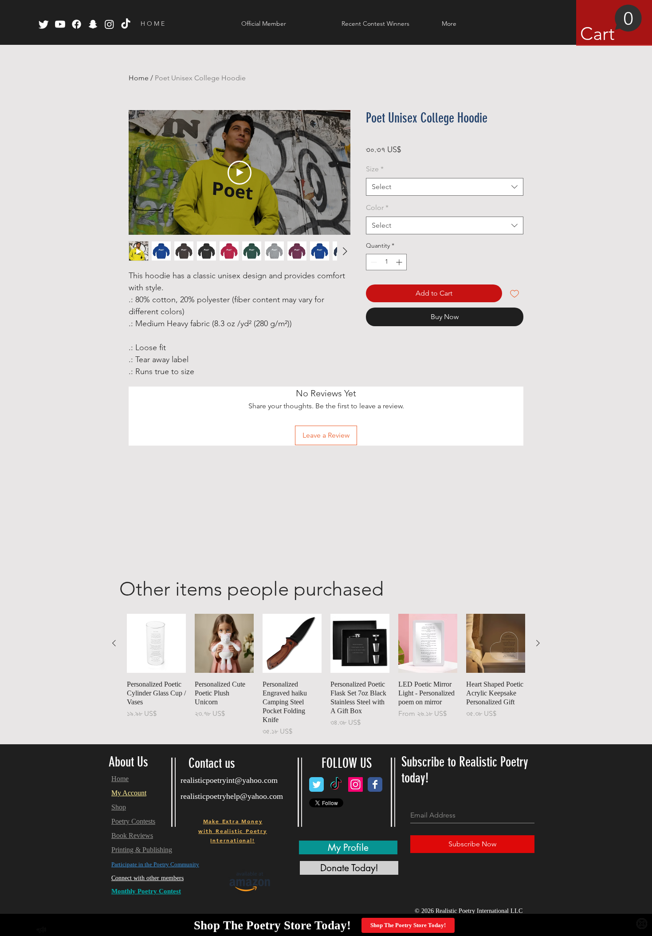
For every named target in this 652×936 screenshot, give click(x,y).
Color (377, 207)
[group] (326, 675)
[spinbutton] (386, 262)
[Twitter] (44, 24)
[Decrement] (372, 262)
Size (375, 169)
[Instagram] (109, 24)
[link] (611, 24)
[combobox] (444, 187)
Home (139, 78)
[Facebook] (76, 24)
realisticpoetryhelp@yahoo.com (232, 796)
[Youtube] (60, 24)
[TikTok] (126, 24)
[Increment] (399, 262)
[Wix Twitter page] (316, 784)
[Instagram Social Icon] (355, 784)
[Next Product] (538, 643)
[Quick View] (156, 643)
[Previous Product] (114, 643)
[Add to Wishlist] (514, 293)
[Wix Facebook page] (375, 784)
